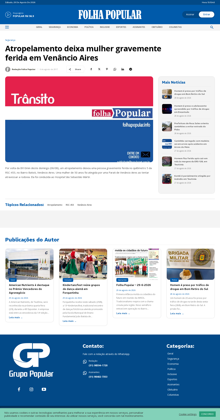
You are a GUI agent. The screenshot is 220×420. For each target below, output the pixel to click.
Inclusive (68, 280)
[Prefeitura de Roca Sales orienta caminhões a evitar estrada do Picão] (167, 126)
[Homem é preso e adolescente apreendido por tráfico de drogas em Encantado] (167, 109)
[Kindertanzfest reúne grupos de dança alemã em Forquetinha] (83, 264)
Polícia (174, 280)
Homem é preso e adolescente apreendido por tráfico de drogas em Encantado (191, 109)
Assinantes (122, 280)
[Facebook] (91, 69)
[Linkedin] (122, 69)
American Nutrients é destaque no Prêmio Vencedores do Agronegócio (29, 288)
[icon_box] (19, 15)
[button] (212, 27)
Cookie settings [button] (188, 414)
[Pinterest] (106, 69)
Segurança (10, 40)
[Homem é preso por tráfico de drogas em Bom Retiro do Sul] (167, 94)
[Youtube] (43, 389)
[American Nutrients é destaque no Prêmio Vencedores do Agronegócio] (29, 264)
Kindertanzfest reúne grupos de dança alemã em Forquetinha (81, 288)
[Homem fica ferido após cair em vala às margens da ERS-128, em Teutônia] (167, 161)
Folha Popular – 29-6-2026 (133, 285)
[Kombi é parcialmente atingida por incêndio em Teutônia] (167, 179)
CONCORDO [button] (207, 414)
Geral (13, 280)
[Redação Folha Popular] (8, 69)
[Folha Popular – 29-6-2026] (137, 264)
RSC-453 (70, 204)
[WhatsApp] (114, 69)
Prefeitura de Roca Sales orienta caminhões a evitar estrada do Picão (191, 126)
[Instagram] (31, 389)
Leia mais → (16, 317)
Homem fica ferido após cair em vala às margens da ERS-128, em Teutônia (190, 161)
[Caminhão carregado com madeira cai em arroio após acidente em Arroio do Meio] (167, 144)
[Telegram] (130, 69)
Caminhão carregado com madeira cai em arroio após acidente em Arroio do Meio (191, 144)
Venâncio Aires (84, 204)
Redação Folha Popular (23, 69)
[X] (99, 69)
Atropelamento (54, 204)
